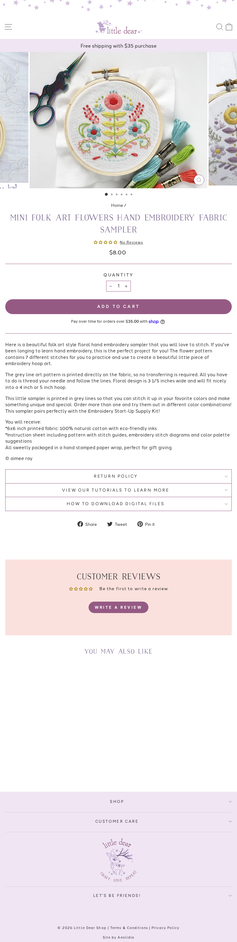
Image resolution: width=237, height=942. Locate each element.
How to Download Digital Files (115, 503)
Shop (117, 801)
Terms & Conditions (129, 927)
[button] (105, 242)
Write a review (118, 607)
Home (117, 205)
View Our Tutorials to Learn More (115, 490)
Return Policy (116, 476)
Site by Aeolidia (119, 937)
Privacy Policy (165, 927)
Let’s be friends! (117, 895)
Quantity (118, 275)
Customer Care (117, 821)
